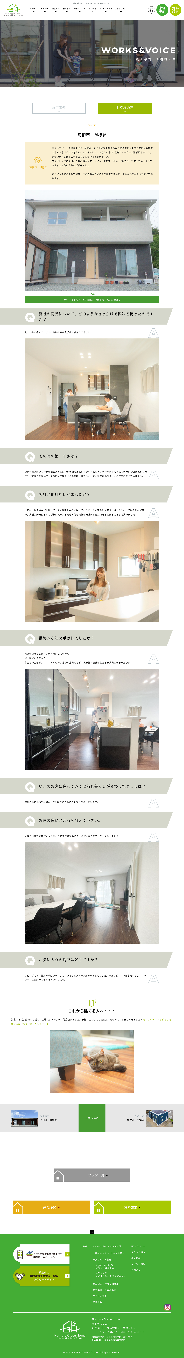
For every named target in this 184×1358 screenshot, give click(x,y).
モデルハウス (100, 1295)
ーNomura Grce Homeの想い (109, 1252)
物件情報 (97, 1301)
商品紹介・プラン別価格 (106, 1284)
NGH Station (138, 1246)
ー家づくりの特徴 (102, 1259)
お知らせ (136, 1270)
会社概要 (136, 1258)
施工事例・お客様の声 (104, 1290)
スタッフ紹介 (138, 1252)
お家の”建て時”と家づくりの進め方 (105, 1266)
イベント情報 (138, 1264)
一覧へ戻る (91, 1118)
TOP (85, 1246)
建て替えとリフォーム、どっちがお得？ (111, 1274)
